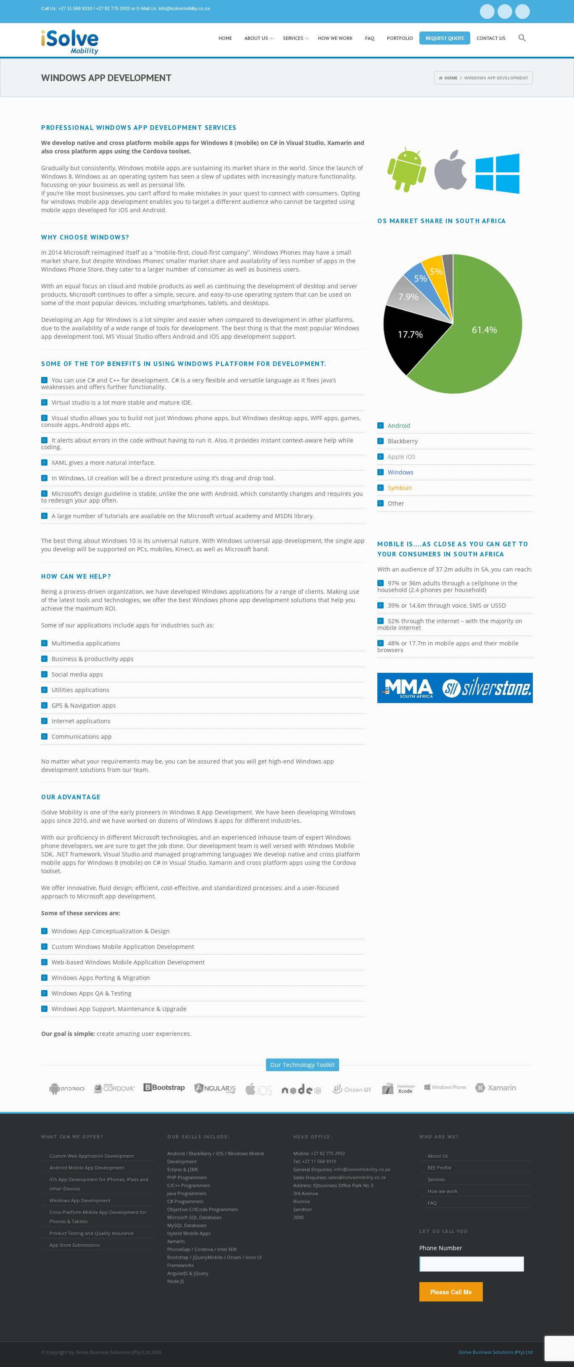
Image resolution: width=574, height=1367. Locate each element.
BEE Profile (439, 1167)
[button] (522, 40)
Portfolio (400, 38)
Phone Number (440, 1248)
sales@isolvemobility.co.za (357, 1177)
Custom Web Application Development (92, 1156)
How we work (335, 38)
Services (289, 39)
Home (225, 38)
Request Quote (445, 38)
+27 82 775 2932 (113, 8)
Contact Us (491, 38)
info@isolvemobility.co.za (184, 8)
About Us (253, 39)
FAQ (369, 38)
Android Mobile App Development (87, 1167)
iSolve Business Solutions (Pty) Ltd (495, 1352)
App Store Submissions (75, 1245)
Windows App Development (80, 1200)
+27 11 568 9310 (75, 8)
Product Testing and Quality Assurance (92, 1233)
